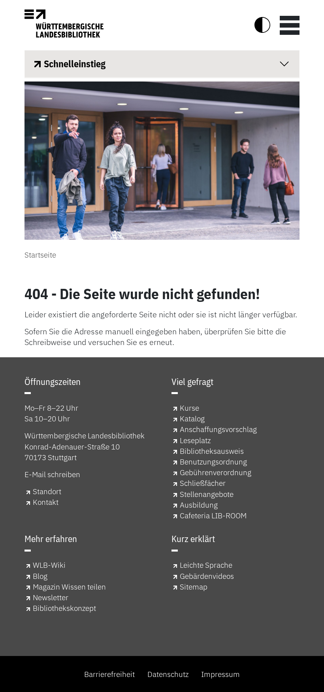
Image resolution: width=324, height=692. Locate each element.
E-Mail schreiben (52, 474)
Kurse (189, 408)
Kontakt (45, 502)
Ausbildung (199, 505)
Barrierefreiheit (109, 674)
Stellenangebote (207, 494)
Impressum (220, 674)
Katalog (192, 418)
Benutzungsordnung (213, 461)
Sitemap (193, 587)
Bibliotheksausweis (212, 451)
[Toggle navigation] (290, 25)
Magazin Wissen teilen (69, 587)
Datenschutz (167, 674)
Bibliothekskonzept (64, 608)
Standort (47, 491)
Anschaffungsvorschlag (218, 429)
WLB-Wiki (49, 565)
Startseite (40, 255)
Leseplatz (195, 440)
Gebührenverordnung (215, 472)
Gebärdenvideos (207, 576)
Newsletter (50, 597)
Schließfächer (203, 483)
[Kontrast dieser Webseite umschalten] (262, 25)
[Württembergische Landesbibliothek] (64, 23)
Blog (40, 576)
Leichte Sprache (206, 565)
